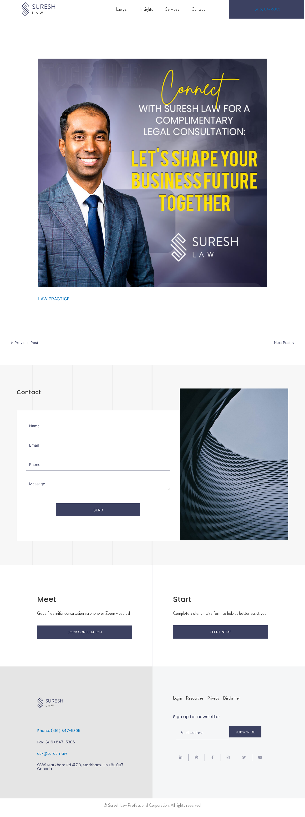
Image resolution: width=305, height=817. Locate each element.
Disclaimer (231, 698)
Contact (198, 9)
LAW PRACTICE (54, 298)
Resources (194, 698)
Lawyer (122, 9)
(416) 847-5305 (267, 9)
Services (172, 9)
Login (177, 698)
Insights (146, 9)
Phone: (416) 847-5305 (58, 730)
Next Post (284, 342)
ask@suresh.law (52, 753)
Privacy (213, 698)
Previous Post (24, 342)
